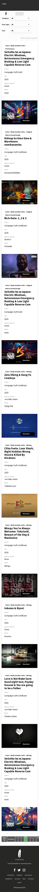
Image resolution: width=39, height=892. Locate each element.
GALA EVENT (17, 879)
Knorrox (7, 636)
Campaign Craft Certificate (15, 152)
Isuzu (6, 92)
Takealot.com (10, 486)
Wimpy (7, 565)
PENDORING (19, 875)
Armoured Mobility (12, 172)
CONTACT (19, 882)
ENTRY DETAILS (10, 875)
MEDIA (24, 879)
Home (4, 4)
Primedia (8, 246)
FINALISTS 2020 (28, 875)
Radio (7, 46)
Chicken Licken (10, 716)
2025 (6, 79)
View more (26, 121)
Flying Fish (8, 406)
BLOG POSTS (31, 879)
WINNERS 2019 (8, 879)
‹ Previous (11, 838)
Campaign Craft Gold (13, 72)
